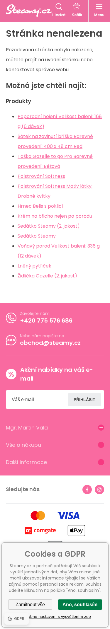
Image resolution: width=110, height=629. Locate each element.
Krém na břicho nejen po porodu (55, 216)
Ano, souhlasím (79, 604)
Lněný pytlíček (34, 265)
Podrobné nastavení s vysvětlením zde (55, 616)
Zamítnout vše (30, 604)
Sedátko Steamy (37, 236)
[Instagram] (99, 489)
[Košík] (77, 10)
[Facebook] (87, 489)
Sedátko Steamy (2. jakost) (49, 226)
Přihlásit (84, 399)
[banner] (29, 10)
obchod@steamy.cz (50, 343)
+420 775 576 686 (46, 320)
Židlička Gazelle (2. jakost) (47, 275)
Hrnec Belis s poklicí (40, 206)
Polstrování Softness (41, 176)
